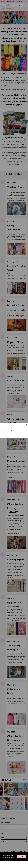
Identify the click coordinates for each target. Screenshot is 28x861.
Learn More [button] (4, 859)
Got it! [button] (21, 856)
